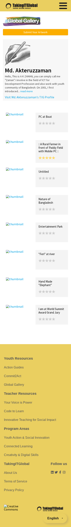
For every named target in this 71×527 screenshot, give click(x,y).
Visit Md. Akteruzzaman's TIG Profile (29, 97)
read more (26, 91)
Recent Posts (15, 108)
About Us (10, 472)
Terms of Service (15, 481)
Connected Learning (18, 446)
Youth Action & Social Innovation (27, 437)
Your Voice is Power (18, 402)
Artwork (51, 108)
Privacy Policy (14, 490)
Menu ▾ (56, 21)
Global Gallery (21, 21)
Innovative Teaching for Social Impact (30, 419)
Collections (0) (34, 108)
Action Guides (14, 367)
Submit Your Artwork (35, 32)
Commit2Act (12, 376)
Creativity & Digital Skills (21, 455)
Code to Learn (14, 411)
